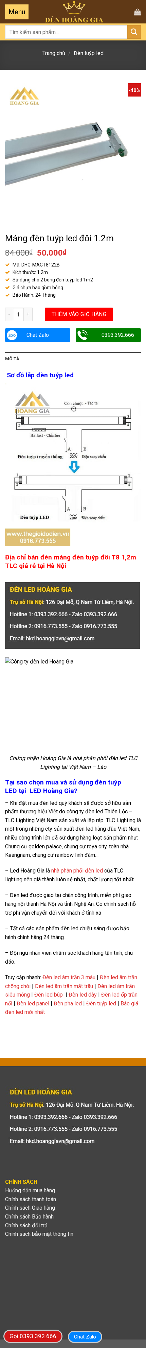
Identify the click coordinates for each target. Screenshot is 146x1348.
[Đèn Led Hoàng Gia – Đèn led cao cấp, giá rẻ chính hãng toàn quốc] (74, 11)
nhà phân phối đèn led (77, 870)
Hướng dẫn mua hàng (30, 1190)
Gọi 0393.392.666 (33, 1336)
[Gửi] (134, 31)
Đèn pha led (68, 1003)
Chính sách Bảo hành (29, 1216)
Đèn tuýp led (89, 53)
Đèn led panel (33, 1003)
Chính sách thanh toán (30, 1199)
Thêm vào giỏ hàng (79, 314)
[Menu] (17, 12)
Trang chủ (53, 53)
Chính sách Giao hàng (30, 1208)
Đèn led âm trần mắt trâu (64, 986)
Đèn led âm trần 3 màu (68, 977)
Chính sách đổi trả (26, 1225)
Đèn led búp (48, 994)
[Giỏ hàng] (137, 11)
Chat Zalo (37, 335)
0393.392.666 (118, 335)
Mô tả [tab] (12, 358)
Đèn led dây (83, 994)
